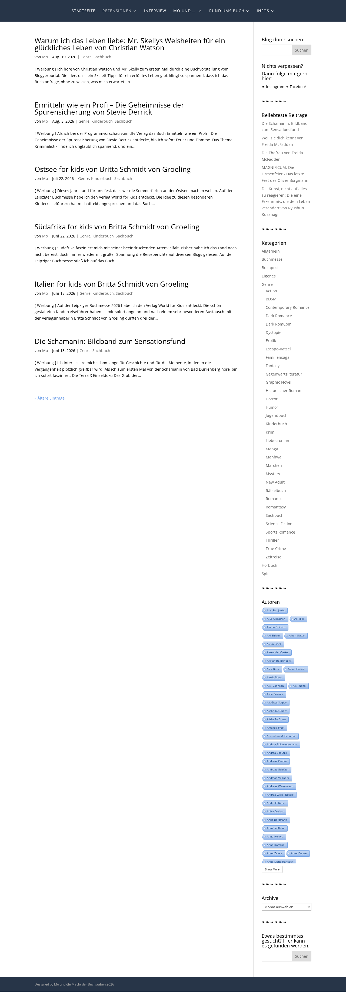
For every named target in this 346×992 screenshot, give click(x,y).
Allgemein (271, 251)
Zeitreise (273, 556)
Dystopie (273, 332)
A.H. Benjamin (276, 610)
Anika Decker (275, 811)
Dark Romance (279, 315)
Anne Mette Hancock (280, 861)
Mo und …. (185, 11)
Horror (272, 398)
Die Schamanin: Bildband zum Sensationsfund (110, 341)
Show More (272, 869)
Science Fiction (279, 523)
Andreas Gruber (277, 761)
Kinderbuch (102, 121)
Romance (274, 498)
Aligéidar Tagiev (277, 702)
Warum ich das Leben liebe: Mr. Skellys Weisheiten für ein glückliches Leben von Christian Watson (130, 44)
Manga (272, 448)
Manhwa (273, 457)
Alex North (299, 685)
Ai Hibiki (299, 618)
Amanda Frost (275, 727)
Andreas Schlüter (277, 769)
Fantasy (273, 365)
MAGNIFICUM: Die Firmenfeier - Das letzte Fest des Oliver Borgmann (285, 174)
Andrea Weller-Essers (280, 794)
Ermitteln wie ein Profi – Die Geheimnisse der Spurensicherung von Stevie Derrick (109, 108)
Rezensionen (117, 11)
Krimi (270, 432)
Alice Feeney (275, 694)
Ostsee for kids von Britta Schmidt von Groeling (113, 169)
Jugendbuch (277, 415)
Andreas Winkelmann (280, 786)
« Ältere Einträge (50, 398)
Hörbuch (269, 565)
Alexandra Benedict (279, 660)
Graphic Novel (278, 382)
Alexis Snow (274, 677)
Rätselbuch (276, 490)
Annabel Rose (276, 828)
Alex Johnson (275, 685)
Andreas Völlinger (278, 777)
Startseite (83, 11)
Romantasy (276, 507)
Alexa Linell (274, 643)
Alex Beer (273, 669)
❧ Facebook (296, 86)
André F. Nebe (276, 803)
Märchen (274, 465)
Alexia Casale (296, 669)
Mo (45, 56)
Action (271, 290)
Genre (86, 56)
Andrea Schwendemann (282, 744)
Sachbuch (102, 56)
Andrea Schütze (277, 752)
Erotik (271, 340)
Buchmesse (272, 259)
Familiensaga (278, 357)
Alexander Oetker (278, 652)
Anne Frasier (299, 853)
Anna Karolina (276, 844)
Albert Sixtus (297, 635)
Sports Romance (280, 532)
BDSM (271, 298)
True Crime (276, 548)
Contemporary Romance (288, 307)
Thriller (272, 540)
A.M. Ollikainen (276, 618)
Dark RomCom (278, 324)
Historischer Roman (283, 390)
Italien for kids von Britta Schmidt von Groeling (111, 284)
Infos (263, 11)
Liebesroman (277, 440)
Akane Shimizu (276, 627)
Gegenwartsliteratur (284, 374)
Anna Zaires (274, 853)
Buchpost (270, 267)
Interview (155, 11)
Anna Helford (275, 836)
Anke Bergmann (277, 819)
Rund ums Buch (226, 11)
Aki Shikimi (273, 635)
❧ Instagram (273, 86)
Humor (272, 407)
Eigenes (269, 276)
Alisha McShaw (276, 719)
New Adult (275, 482)
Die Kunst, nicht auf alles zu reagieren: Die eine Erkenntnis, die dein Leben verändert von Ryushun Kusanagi (286, 201)
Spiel (266, 573)
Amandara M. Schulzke (281, 736)
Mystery (273, 473)
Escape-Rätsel (278, 348)
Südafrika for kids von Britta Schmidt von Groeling (117, 227)
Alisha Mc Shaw (277, 710)
